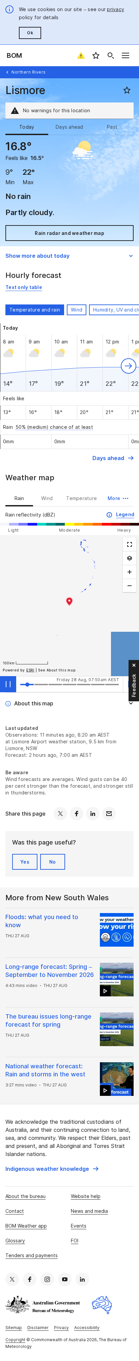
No (52, 862)
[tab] (26, 127)
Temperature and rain (34, 310)
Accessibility (87, 1327)
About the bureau (25, 1196)
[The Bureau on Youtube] (65, 1279)
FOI (74, 1240)
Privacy (61, 1327)
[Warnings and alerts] (81, 55)
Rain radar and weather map (69, 233)
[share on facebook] (76, 813)
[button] (128, 366)
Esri (30, 670)
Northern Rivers (28, 72)
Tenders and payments (31, 1255)
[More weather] (129, 558)
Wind (76, 310)
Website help (86, 1196)
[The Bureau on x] (12, 1279)
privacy (115, 9)
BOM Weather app (26, 1226)
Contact (14, 1211)
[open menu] (125, 55)
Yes (24, 862)
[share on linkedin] (93, 813)
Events (78, 1226)
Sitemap (13, 1327)
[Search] (110, 55)
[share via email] (109, 813)
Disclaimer (38, 1327)
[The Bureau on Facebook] (29, 1279)
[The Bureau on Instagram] (47, 1279)
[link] (23, 287)
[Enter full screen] (129, 544)
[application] (69, 605)
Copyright (15, 1339)
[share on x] (60, 813)
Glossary (15, 1240)
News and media (89, 1211)
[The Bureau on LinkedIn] (82, 1279)
